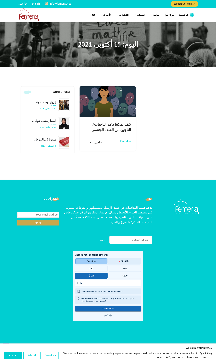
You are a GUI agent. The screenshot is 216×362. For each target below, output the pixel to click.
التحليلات (124, 15)
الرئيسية (183, 15)
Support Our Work (183, 4)
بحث (102, 240)
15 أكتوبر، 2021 (95, 143)
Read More (125, 141)
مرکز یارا (169, 15)
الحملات (141, 15)
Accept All (13, 355)
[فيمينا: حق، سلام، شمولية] (28, 15)
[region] (108, 352)
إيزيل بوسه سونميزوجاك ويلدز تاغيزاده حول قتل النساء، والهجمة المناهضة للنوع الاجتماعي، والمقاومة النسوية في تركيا (44, 102)
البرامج (156, 15)
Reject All (32, 355)
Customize (49, 355)
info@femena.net (60, 3)
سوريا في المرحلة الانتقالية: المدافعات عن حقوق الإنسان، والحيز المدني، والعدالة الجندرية (44, 139)
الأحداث (107, 15)
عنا (93, 15)
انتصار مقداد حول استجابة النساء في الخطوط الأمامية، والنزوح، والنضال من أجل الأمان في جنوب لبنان (44, 121)
